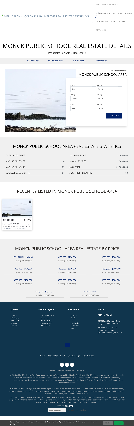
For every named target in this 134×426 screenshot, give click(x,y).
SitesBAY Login (88, 356)
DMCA (62, 356)
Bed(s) (72, 95)
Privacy (42, 356)
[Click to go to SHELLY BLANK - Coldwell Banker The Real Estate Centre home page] (46, 17)
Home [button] (98, 5)
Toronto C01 (15, 320)
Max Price (100, 85)
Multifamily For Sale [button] (109, 5)
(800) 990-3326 (111, 328)
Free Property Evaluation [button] (122, 13)
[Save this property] (30, 202)
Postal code (75, 323)
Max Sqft (100, 104)
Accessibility (53, 356)
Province (74, 315)
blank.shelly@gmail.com (112, 333)
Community (75, 326)
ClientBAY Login (74, 356)
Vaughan (14, 326)
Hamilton (14, 315)
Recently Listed (78, 61)
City (72, 320)
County (73, 318)
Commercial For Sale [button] (103, 13)
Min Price (73, 85)
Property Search (33, 61)
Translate (82, 410)
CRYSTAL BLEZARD (47, 315)
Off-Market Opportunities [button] (105, 22)
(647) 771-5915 (109, 330)
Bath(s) (99, 95)
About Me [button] (121, 22)
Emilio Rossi (45, 318)
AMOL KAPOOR (46, 320)
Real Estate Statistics (55, 61)
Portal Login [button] (101, 30)
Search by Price (101, 61)
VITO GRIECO (45, 326)
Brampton (14, 323)
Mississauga (15, 318)
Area (72, 328)
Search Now (114, 116)
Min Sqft (73, 104)
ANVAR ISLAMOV (46, 323)
